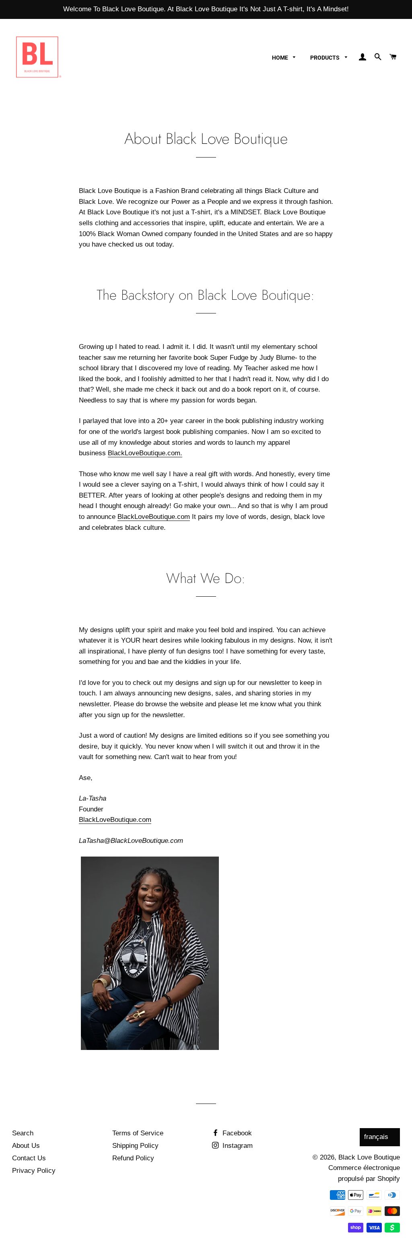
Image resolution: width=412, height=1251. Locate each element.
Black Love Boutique (369, 1157)
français (376, 1137)
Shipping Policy (135, 1145)
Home (280, 57)
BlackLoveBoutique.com (153, 517)
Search (22, 1133)
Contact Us (29, 1158)
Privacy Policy (34, 1170)
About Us (26, 1145)
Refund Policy (133, 1158)
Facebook (236, 1133)
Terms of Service (137, 1133)
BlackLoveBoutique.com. (145, 453)
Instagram (236, 1145)
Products (325, 57)
